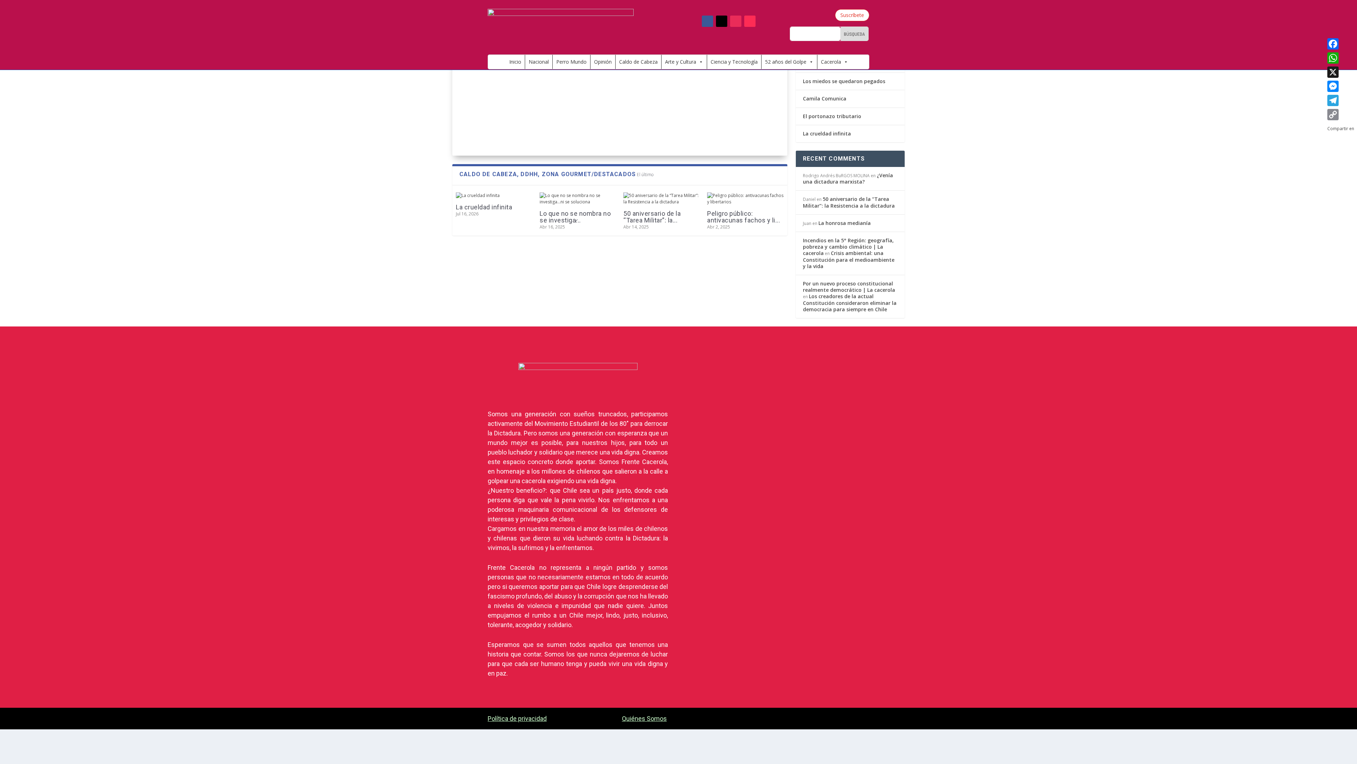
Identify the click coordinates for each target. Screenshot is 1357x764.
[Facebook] (1341, 44)
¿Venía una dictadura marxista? (848, 178)
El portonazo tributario (832, 116)
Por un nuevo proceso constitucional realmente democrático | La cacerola (849, 286)
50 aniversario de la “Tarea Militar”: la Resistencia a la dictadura (849, 202)
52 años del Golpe (785, 61)
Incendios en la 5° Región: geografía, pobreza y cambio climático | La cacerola (848, 246)
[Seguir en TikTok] (750, 21)
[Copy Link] (1341, 115)
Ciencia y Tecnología (734, 61)
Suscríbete (852, 15)
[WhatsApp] (1341, 58)
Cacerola (831, 61)
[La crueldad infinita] (494, 195)
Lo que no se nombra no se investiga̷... (575, 217)
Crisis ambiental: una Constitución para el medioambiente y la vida (848, 259)
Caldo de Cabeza (638, 61)
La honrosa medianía (844, 223)
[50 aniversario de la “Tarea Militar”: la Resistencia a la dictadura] (661, 198)
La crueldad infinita (484, 207)
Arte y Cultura (680, 61)
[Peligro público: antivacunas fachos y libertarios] (745, 198)
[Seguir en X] (721, 21)
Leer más (473, 134)
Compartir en (538, 117)
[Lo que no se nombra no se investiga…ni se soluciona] (578, 198)
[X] (1341, 72)
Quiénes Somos (644, 718)
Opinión (603, 61)
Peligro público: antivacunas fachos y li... (743, 217)
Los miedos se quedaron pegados (844, 81)
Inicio (515, 61)
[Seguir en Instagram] (735, 21)
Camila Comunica (824, 98)
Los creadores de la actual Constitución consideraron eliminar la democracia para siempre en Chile (850, 302)
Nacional (539, 61)
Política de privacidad (517, 718)
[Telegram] (1341, 100)
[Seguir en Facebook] (707, 21)
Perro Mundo (571, 61)
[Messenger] (1341, 86)
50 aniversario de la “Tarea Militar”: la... (652, 217)
